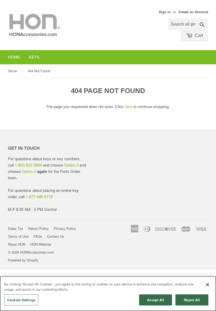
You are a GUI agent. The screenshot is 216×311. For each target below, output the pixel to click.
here (128, 106)
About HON (16, 244)
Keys (34, 57)
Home (14, 57)
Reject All (192, 299)
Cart (198, 35)
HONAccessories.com (37, 252)
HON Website (40, 244)
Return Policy (38, 228)
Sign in (165, 11)
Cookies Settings (21, 299)
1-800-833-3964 (28, 165)
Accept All (155, 299)
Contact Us (55, 236)
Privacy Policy (65, 228)
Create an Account (193, 11)
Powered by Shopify (23, 260)
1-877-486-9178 (39, 196)
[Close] (207, 284)
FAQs (37, 236)
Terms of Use (18, 236)
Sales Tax (15, 228)
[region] (108, 293)
